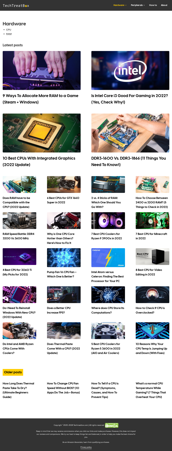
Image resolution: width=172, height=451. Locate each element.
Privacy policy (86, 447)
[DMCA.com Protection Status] (111, 425)
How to (153, 5)
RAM (9, 33)
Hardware (119, 5)
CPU (8, 29)
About (164, 5)
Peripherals (137, 5)
